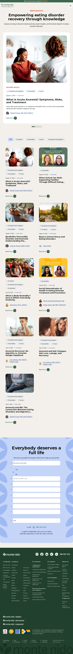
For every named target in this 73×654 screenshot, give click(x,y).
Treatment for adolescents (39, 569)
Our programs (6, 570)
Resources (50, 573)
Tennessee (26, 585)
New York (25, 570)
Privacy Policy (25, 641)
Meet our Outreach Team (54, 586)
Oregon (25, 575)
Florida (13, 575)
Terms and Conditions (44, 641)
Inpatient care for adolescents (36, 583)
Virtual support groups (38, 597)
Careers (64, 590)
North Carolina (27, 572)
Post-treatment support (53, 564)
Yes (17, 469)
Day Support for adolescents (36, 575)
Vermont (25, 593)
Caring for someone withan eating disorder (38, 593)
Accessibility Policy (6, 641)
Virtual (25, 600)
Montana (14, 595)
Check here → (45, 1)
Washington (26, 598)
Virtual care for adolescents (39, 572)
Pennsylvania (26, 577)
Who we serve (6, 567)
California (14, 570)
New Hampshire (16, 600)
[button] (70, 6)
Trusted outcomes (64, 570)
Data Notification (17, 641)
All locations (15, 565)
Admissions (6, 572)
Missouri (14, 593)
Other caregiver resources (38, 599)
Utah (24, 590)
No (16, 474)
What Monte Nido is (65, 565)
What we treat (6, 565)
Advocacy (64, 576)
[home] (7, 6)
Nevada (13, 598)
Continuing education (53, 583)
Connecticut (15, 572)
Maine (13, 585)
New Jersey (26, 567)
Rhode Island (26, 580)
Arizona (13, 567)
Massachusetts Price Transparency (66, 594)
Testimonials (65, 578)
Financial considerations (6, 576)
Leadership (65, 573)
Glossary (64, 587)
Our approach (6, 582)
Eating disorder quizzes (5, 586)
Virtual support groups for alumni (53, 568)
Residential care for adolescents (37, 579)
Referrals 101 (51, 581)
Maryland (14, 588)
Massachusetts (15, 590)
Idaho (13, 580)
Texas (24, 588)
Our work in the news (65, 581)
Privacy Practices (34, 641)
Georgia (14, 577)
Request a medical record (54, 571)
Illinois (13, 583)
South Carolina (27, 583)
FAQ (4, 579)
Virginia (25, 595)
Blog (63, 585)
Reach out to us (64, 602)
